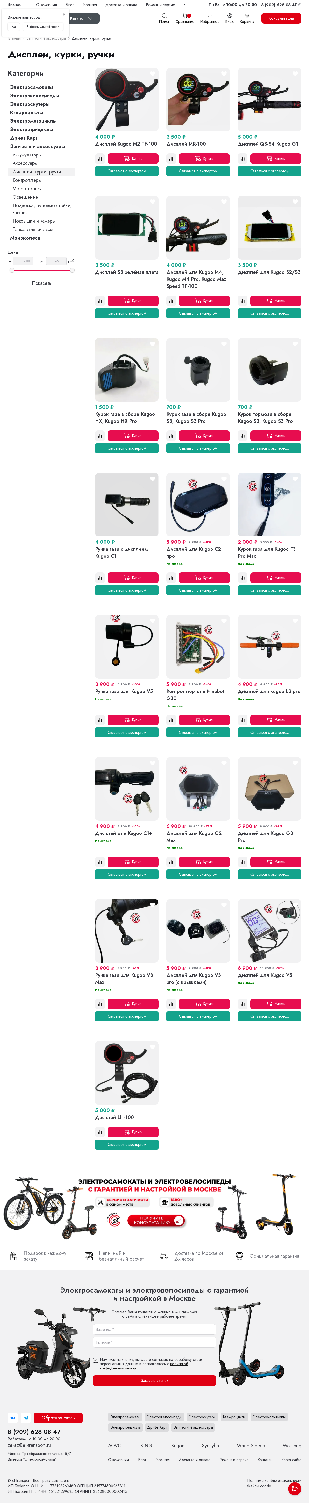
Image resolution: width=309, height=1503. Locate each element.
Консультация (281, 18)
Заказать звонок (154, 1380)
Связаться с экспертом (127, 171)
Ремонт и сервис (160, 4)
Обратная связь (58, 1417)
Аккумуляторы (27, 154)
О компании (46, 4)
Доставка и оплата (121, 4)
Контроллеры (27, 180)
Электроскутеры (29, 104)
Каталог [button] (77, 18)
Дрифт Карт (23, 137)
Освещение (25, 197)
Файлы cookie (259, 1486)
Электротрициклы (31, 129)
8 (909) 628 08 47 (34, 1431)
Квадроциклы (26, 112)
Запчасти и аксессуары (37, 146)
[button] (233, 4)
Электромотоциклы (33, 121)
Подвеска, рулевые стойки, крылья (42, 209)
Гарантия (90, 4)
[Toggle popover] (294, 1488)
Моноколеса (25, 237)
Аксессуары (25, 163)
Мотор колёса (27, 188)
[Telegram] (26, 1418)
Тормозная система (33, 229)
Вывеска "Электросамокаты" (39, 1456)
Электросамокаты (31, 87)
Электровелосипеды (34, 95)
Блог (70, 4)
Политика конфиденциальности (274, 1480)
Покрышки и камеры (34, 221)
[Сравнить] (100, 158)
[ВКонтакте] (13, 1418)
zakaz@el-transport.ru (29, 1445)
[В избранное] (152, 74)
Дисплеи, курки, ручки (37, 171)
